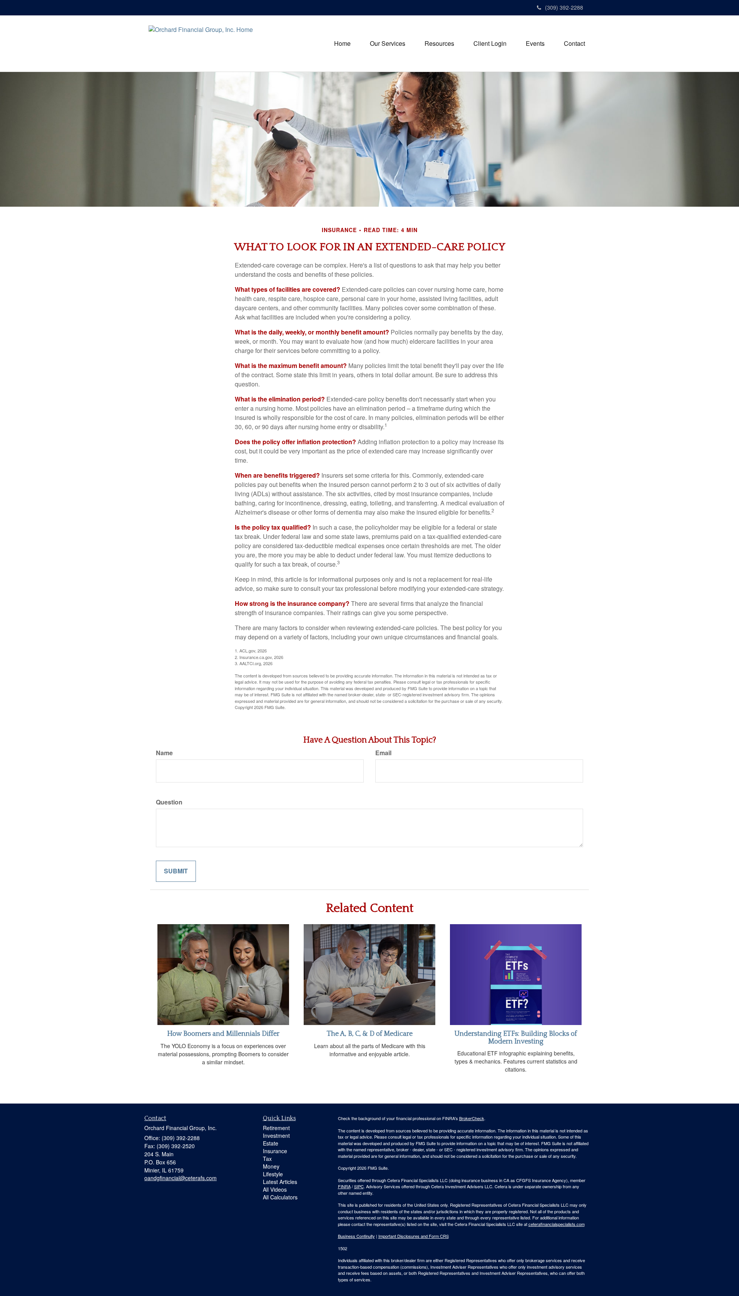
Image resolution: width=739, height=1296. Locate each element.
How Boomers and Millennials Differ (223, 1034)
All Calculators (280, 1197)
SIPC (359, 1186)
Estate (270, 1143)
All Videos (275, 1189)
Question (169, 802)
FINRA (344, 1186)
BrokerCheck (471, 1118)
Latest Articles (280, 1182)
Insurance (275, 1151)
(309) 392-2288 (564, 7)
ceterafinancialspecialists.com (556, 1224)
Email (383, 753)
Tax (267, 1158)
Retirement (276, 1128)
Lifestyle (273, 1174)
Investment (276, 1135)
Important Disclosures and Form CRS (413, 1236)
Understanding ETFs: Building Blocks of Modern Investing (516, 1037)
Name (164, 753)
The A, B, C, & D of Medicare (370, 1034)
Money (271, 1166)
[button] (387, 43)
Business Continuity (356, 1236)
